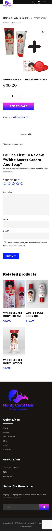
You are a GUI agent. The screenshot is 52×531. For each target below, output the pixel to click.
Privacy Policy (9, 476)
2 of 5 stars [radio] (9, 183)
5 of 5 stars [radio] (22, 183)
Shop (5, 441)
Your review (8, 192)
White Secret (21, 17)
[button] (44, 2)
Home (6, 17)
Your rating (11, 179)
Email (6, 231)
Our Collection (9, 437)
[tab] (26, 134)
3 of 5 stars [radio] (13, 183)
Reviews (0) (26, 134)
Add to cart (18, 106)
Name (6, 219)
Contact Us (7, 450)
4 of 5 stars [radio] (18, 183)
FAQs (5, 472)
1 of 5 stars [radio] (5, 183)
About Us (6, 432)
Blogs (5, 445)
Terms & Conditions (11, 468)
